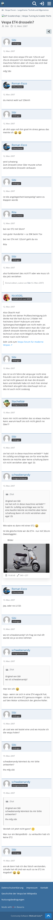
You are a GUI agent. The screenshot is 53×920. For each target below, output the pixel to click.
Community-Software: (26, 916)
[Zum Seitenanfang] (48, 916)
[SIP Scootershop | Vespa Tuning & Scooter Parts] (26, 15)
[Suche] (34, 4)
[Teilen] (49, 31)
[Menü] (49, 4)
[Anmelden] (42, 3)
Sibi (7, 26)
